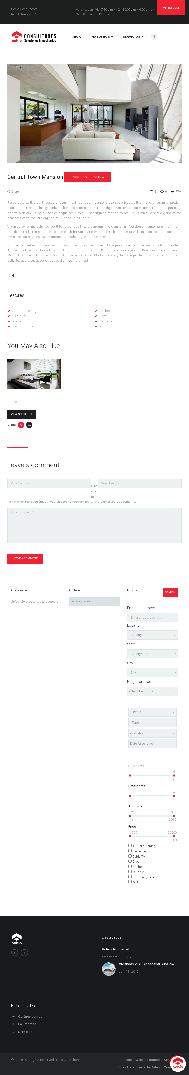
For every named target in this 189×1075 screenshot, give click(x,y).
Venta (99, 177)
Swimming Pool (23, 326)
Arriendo (79, 177)
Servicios (25, 1032)
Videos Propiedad (115, 949)
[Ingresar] (164, 19)
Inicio (128, 1060)
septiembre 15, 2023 (116, 957)
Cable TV (19, 316)
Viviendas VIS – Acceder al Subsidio (146, 964)
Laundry (105, 321)
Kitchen (17, 321)
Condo (12, 402)
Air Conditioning (24, 311)
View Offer (18, 414)
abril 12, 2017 (129, 971)
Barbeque (106, 311)
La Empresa (27, 1024)
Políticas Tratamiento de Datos (136, 1067)
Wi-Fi (103, 326)
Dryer (103, 316)
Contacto (171, 1067)
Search (170, 592)
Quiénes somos (30, 1016)
